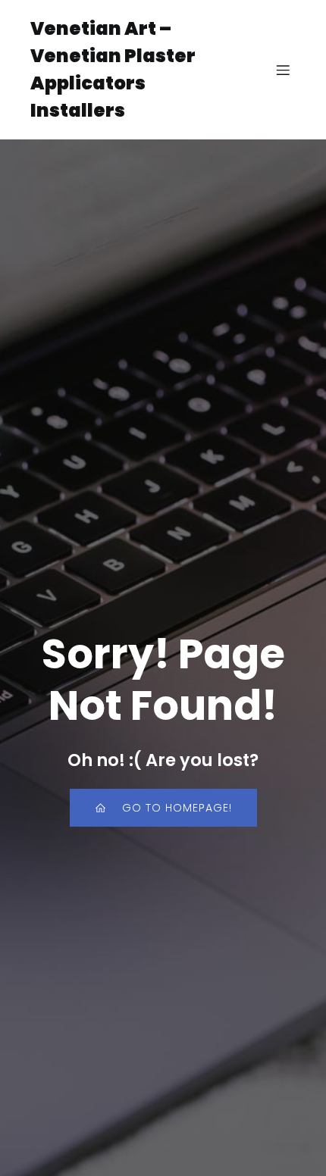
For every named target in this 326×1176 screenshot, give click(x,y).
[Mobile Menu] (283, 70)
